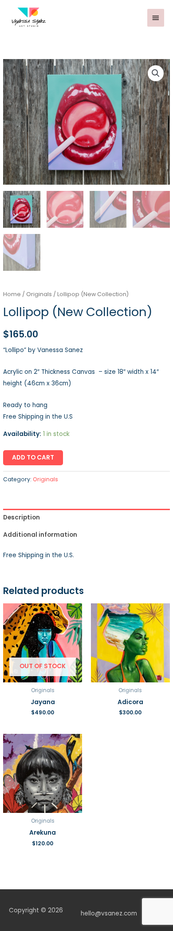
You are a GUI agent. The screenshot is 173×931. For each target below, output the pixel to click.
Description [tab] (21, 517)
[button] (156, 73)
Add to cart (33, 457)
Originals (39, 294)
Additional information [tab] (40, 535)
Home (12, 294)
